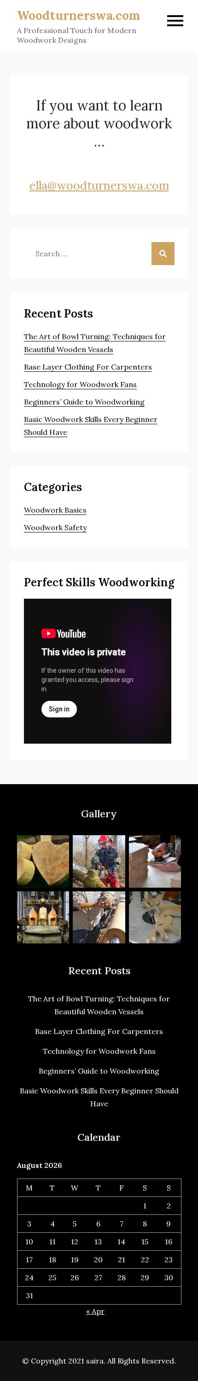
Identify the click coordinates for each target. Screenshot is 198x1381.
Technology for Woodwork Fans (80, 384)
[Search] (163, 253)
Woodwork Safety (55, 527)
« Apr (95, 1311)
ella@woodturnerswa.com (99, 185)
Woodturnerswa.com (78, 15)
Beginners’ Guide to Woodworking (84, 401)
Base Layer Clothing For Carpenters (88, 366)
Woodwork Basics (55, 509)
